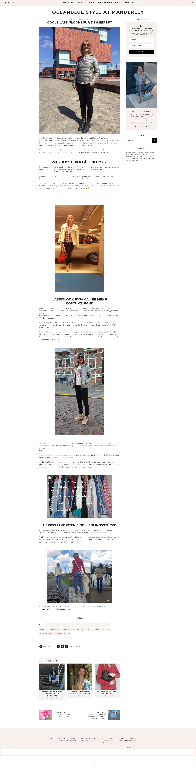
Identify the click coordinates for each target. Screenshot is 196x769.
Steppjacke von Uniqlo (102, 533)
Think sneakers (46, 634)
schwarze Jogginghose (101, 629)
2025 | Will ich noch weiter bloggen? (88, 740)
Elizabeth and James (53, 625)
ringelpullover (83, 629)
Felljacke (77, 625)
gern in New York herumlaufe (66, 457)
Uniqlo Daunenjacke (62, 634)
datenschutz (68, 3)
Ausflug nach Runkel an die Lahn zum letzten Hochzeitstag (90, 446)
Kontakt (91, 3)
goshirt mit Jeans (52, 467)
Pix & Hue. (112, 765)
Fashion (73, 19)
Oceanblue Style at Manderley (109, 3)
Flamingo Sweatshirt (92, 625)
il (74, 455)
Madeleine (44, 629)
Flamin (42, 467)
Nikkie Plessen (68, 629)
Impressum (145, 160)
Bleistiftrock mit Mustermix (78, 464)
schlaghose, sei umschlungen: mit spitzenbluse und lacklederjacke (51, 693)
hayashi (105, 625)
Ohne (41, 455)
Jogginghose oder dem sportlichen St (59, 455)
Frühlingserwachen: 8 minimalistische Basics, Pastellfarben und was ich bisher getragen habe (127, 743)
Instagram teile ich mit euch (60, 462)
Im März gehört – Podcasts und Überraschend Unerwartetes (108, 742)
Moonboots (55, 629)
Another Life (48, 739)
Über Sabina (128, 3)
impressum (80, 3)
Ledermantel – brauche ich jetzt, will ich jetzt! (68, 740)
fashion (67, 625)
